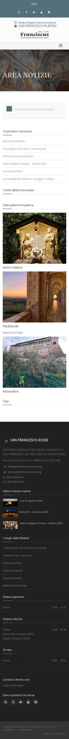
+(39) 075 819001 (13, 685)
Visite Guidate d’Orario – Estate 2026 (24, 163)
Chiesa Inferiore (12, 563)
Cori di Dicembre (13, 171)
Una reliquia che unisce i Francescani (24, 148)
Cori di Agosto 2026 (31, 500)
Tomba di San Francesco (17, 555)
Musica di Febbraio (14, 141)
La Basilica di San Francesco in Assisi (25, 548)
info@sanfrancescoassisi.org (25, 466)
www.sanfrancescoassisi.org (24, 472)
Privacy (47, 733)
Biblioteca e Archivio (15, 585)
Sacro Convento (12, 578)
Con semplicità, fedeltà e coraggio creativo (28, 179)
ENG (34, 4)
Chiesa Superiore (13, 570)
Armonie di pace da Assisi (18, 156)
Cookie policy (59, 733)
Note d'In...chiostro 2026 (33, 511)
